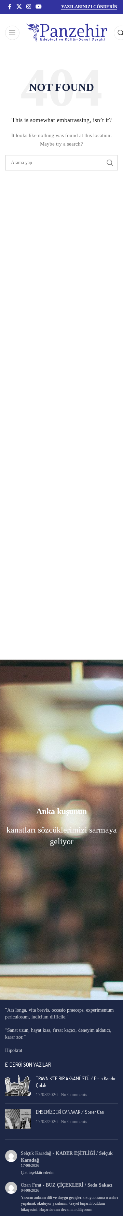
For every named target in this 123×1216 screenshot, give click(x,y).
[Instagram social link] (28, 6)
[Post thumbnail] (18, 1086)
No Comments (74, 1094)
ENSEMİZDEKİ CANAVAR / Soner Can (70, 1112)
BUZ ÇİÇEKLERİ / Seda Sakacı (79, 1185)
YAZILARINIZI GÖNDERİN (89, 6)
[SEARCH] (110, 163)
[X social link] (19, 6)
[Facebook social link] (10, 6)
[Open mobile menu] (12, 33)
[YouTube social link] (38, 6)
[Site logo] (66, 32)
